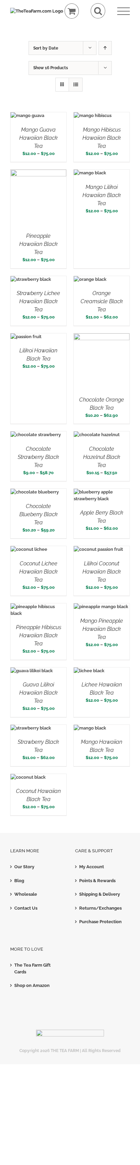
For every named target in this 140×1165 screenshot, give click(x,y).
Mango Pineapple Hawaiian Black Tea (101, 629)
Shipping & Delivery (99, 894)
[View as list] (75, 84)
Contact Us (25, 908)
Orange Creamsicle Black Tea (102, 301)
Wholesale (25, 894)
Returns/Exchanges (100, 908)
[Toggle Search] (98, 11)
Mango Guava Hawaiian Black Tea (38, 138)
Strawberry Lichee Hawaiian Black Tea (38, 301)
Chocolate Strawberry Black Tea (38, 457)
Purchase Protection (100, 921)
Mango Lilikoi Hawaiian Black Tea (102, 195)
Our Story (24, 866)
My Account (91, 866)
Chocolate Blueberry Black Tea (38, 514)
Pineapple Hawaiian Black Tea (38, 244)
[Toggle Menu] (123, 11)
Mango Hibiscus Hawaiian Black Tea (102, 138)
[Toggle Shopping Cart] (72, 11)
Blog (19, 880)
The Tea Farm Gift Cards (32, 968)
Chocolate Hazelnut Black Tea (101, 457)
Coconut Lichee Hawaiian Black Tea (38, 571)
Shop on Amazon (32, 985)
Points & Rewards (97, 880)
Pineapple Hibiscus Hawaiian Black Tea (38, 635)
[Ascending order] (105, 48)
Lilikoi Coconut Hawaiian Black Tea (102, 571)
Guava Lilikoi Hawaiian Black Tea (38, 692)
